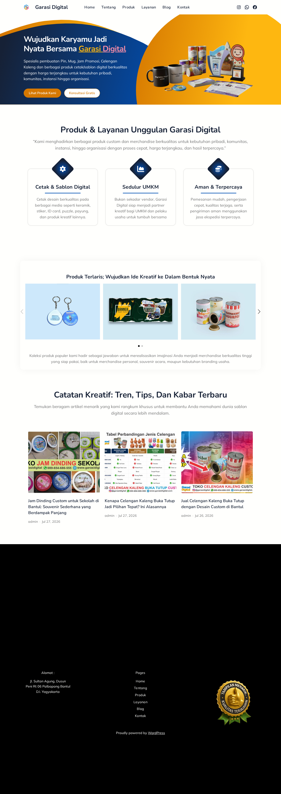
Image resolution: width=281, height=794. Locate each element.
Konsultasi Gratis (82, 93)
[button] (139, 346)
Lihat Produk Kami (42, 93)
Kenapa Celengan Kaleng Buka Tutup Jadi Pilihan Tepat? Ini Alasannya (140, 504)
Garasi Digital (51, 7)
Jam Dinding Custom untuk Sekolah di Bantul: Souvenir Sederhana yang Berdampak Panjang (63, 507)
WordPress (156, 733)
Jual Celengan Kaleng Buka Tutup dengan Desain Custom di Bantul (212, 504)
